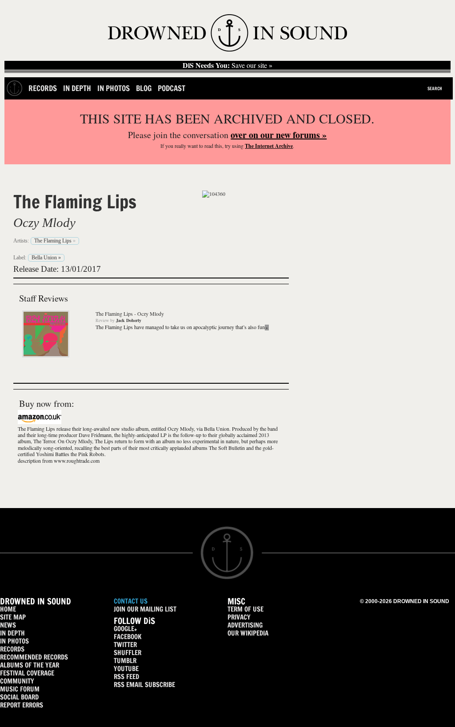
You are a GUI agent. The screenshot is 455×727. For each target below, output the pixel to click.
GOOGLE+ (125, 628)
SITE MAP (13, 617)
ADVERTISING (245, 625)
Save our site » (227, 65)
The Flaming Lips (74, 201)
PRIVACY (239, 617)
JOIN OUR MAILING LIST (145, 609)
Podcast (171, 88)
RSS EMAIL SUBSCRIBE (144, 684)
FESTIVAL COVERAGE (27, 673)
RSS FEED (126, 676)
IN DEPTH (12, 633)
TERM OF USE (245, 609)
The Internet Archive (269, 146)
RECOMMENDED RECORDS (34, 657)
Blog (144, 88)
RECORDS (12, 649)
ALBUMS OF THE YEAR (29, 665)
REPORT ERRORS (21, 705)
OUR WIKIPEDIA (248, 633)
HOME (8, 609)
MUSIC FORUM (20, 689)
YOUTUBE (126, 668)
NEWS (8, 625)
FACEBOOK (127, 636)
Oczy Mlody (44, 222)
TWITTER (125, 644)
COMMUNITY (17, 681)
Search (434, 88)
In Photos (113, 88)
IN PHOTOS (14, 641)
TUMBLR (125, 660)
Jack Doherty (128, 320)
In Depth (77, 88)
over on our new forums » (279, 134)
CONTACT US (131, 601)
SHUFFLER (127, 652)
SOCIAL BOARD (19, 697)
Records (42, 88)
